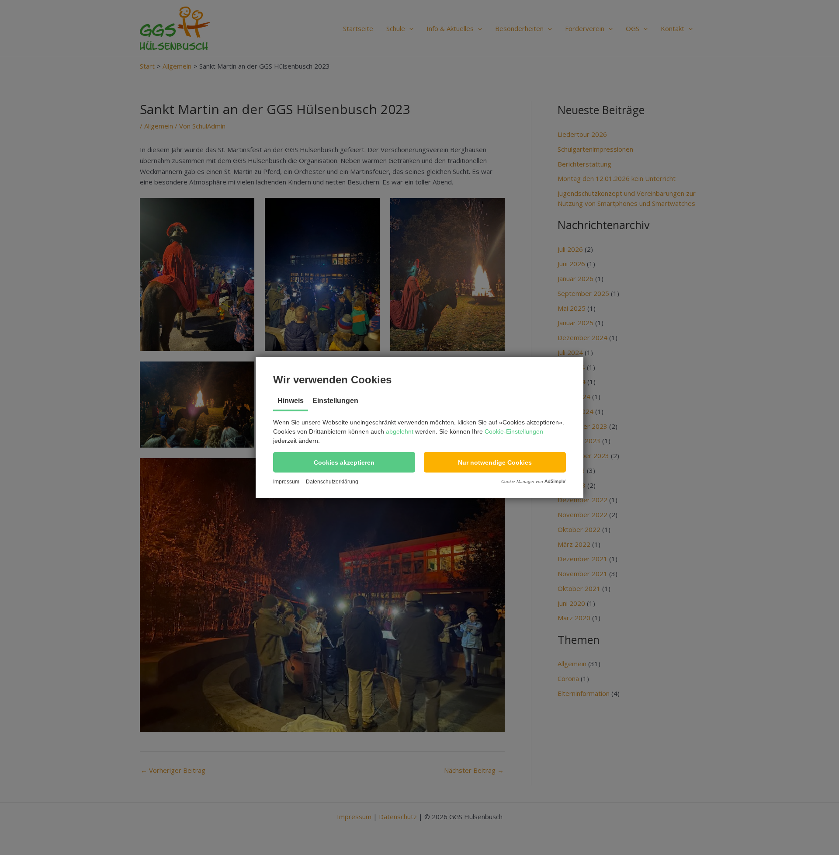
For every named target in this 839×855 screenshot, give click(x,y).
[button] (344, 462)
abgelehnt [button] (399, 431)
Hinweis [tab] (290, 400)
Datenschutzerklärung (332, 482)
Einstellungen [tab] (335, 400)
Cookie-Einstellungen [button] (514, 431)
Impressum (286, 482)
